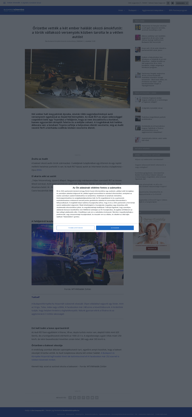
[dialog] (96, 208)
